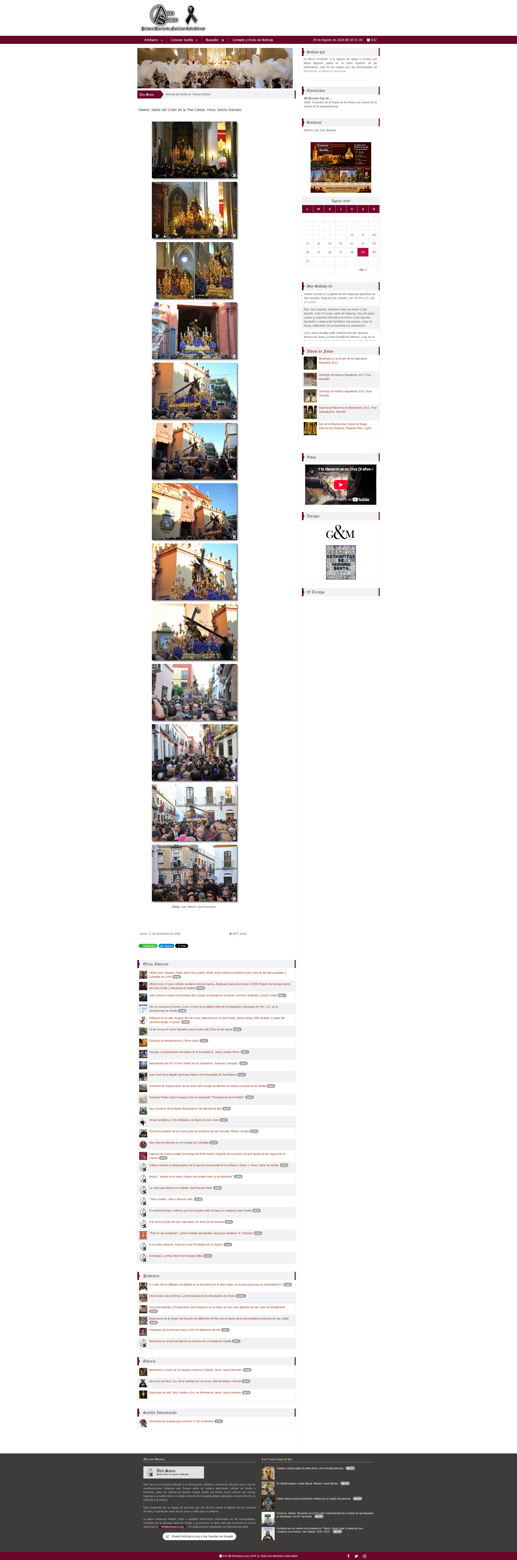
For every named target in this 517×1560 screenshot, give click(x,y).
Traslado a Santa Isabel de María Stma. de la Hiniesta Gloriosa (315, 1468)
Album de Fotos (320, 351)
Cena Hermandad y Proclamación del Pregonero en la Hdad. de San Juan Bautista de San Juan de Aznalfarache (217, 1307)
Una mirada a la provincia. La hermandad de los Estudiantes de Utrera (192, 1296)
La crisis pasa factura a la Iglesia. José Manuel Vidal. (180, 1188)
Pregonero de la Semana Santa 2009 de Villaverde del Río (184, 1330)
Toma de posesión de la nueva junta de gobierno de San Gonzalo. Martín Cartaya (199, 1131)
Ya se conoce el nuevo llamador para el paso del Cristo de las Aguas (191, 1029)
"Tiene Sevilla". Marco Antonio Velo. (171, 1199)
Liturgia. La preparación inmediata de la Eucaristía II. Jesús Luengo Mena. (195, 1052)
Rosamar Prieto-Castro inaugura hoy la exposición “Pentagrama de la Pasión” (197, 1097)
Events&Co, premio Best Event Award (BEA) (176, 1256)
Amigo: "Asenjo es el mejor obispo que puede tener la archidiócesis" (191, 1176)
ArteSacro (151, 40)
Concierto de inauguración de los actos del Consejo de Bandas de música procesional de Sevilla (207, 1086)
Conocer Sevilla (182, 40)
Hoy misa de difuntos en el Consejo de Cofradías (179, 1142)
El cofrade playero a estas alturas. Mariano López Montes (312, 1483)
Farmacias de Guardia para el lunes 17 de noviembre (181, 1421)
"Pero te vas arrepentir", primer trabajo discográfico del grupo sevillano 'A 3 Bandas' (201, 1233)
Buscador (213, 40)
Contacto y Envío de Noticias (252, 40)
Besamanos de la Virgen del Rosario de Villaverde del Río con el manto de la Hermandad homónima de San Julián (219, 1318)
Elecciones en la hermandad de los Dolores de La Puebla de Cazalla (190, 1341)
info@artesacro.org (172, 1526)
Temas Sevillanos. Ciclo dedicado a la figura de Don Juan (184, 1120)
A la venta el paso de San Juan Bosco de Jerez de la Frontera (186, 1222)
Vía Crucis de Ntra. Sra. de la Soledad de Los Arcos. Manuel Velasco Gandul (195, 1381)
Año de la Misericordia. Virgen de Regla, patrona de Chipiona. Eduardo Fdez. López (345, 426)
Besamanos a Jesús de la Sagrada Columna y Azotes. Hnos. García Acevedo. (195, 1370)
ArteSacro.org (240, 1556)
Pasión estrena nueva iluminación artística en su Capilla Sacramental (319, 1498)
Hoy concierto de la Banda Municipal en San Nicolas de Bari (185, 1108)
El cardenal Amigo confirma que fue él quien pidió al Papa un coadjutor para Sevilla (200, 1210)
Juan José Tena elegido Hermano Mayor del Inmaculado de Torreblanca (193, 1074)
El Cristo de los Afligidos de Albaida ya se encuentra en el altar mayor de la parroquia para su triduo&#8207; (216, 1284)
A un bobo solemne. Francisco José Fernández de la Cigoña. (186, 1244)
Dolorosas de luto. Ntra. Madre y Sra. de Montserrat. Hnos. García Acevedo (195, 1392)
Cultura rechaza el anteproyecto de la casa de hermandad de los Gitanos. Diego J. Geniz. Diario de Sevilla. (214, 1165)
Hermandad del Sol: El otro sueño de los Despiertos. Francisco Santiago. (194, 1063)
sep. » (363, 269)
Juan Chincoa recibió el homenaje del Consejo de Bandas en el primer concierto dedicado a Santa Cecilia (213, 995)
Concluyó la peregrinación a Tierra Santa (174, 1040)
